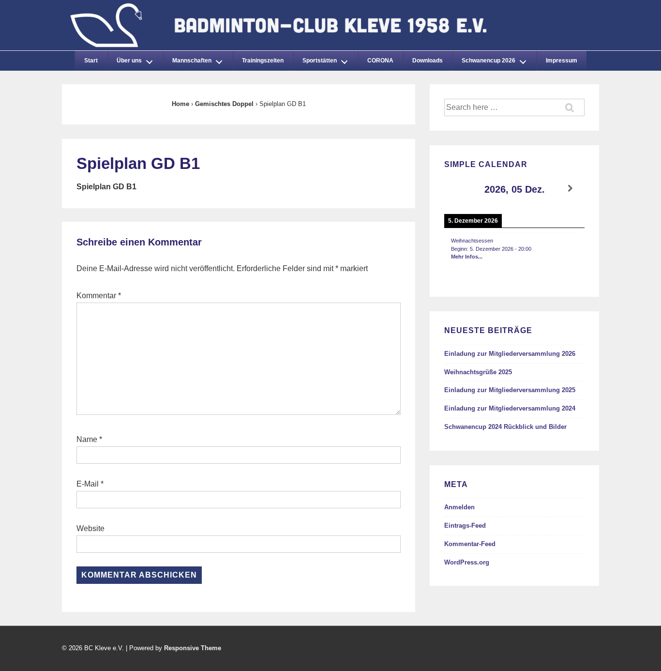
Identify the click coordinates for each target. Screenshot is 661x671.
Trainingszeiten (263, 60)
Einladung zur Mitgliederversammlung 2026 (509, 353)
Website (90, 528)
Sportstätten (319, 60)
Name (86, 439)
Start (91, 60)
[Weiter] (570, 188)
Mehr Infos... (466, 256)
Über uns (129, 60)
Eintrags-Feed (465, 525)
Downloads (427, 60)
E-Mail (87, 484)
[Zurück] (458, 188)
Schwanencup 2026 (488, 60)
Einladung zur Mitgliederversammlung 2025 (509, 390)
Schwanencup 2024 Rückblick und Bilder (505, 426)
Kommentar (98, 295)
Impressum (561, 60)
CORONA (380, 60)
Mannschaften (191, 60)
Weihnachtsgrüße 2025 (478, 372)
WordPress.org (466, 562)
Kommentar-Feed (470, 544)
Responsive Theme (192, 648)
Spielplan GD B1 (106, 187)
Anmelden (459, 507)
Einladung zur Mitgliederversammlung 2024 (509, 408)
